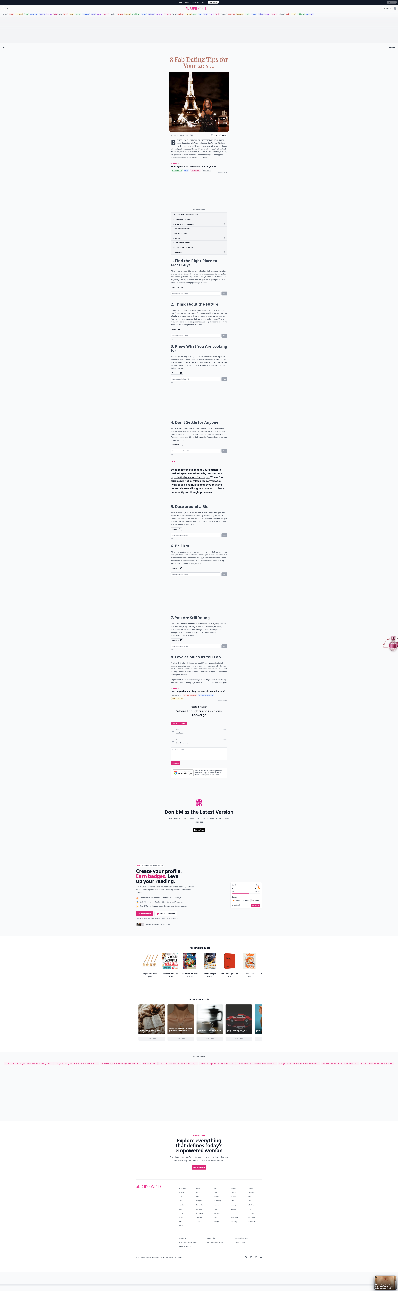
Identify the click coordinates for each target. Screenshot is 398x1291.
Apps (26, 14)
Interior (78, 14)
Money (224, 14)
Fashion (49, 14)
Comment (175, 763)
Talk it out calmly (176, 695)
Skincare (281, 14)
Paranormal (19, 14)
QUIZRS (225, 172)
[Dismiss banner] (224, 770)
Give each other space (190, 695)
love (4, 47)
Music (247, 14)
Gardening (240, 14)
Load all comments (179, 723)
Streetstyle (86, 14)
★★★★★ (392, 47)
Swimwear (160, 14)
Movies (267, 14)
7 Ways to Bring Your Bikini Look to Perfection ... (76, 1063)
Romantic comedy (177, 170)
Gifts (55, 14)
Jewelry (106, 14)
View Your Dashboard (167, 914)
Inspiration (231, 14)
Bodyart (274, 14)
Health (11, 14)
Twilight (4, 14)
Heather (175, 135)
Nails (287, 14)
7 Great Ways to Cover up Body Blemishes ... (257, 1063)
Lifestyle (42, 14)
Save (215, 135)
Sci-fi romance (207, 170)
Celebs (71, 14)
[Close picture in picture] (376, 1277)
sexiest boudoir (150, 1063)
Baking (261, 14)
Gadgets (180, 14)
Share (224, 135)
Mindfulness (135, 14)
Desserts (188, 14)
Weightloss (300, 14)
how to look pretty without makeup (377, 1063)
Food (194, 14)
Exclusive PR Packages (215, 1242)
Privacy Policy (240, 1242)
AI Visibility (211, 1238)
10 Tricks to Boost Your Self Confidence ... (340, 1063)
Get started (255, 905)
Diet (60, 14)
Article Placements (241, 1238)
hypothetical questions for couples (190, 477)
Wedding (120, 14)
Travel (212, 14)
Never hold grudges (177, 698)
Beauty (144, 14)
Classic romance (195, 170)
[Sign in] (395, 8)
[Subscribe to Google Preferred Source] (183, 772)
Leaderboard (236, 905)
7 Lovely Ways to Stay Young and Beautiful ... (120, 1063)
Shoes (205, 14)
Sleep (293, 14)
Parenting (168, 14)
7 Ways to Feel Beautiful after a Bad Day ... (178, 1063)
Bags (200, 14)
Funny (93, 14)
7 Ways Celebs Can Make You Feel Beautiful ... (299, 1063)
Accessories (33, 14)
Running (112, 14)
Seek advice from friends (206, 695)
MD (192, 135)
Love (174, 14)
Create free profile (144, 914)
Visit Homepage (199, 1167)
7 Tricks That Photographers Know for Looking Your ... (29, 1063)
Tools (181, 1226)
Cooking (254, 14)
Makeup (127, 14)
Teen (65, 14)
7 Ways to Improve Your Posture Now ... (217, 1063)
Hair (307, 14)
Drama (186, 170)
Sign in (175, 918)
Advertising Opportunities (188, 1242)
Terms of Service (185, 1246)
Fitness (99, 14)
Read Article (156, 1039)
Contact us (182, 1238)
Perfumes (151, 14)
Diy (312, 14)
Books (218, 14)
